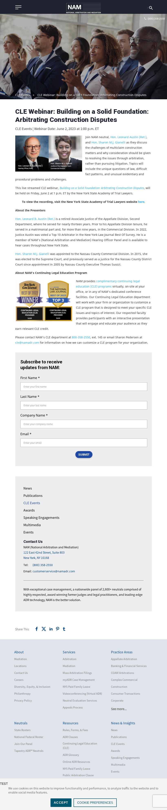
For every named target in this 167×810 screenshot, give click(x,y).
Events (28, 532)
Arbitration (69, 659)
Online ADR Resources (76, 762)
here (141, 202)
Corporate (117, 700)
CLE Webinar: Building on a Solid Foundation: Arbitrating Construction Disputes (91, 95)
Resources (70, 722)
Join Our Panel (23, 744)
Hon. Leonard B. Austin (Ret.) (35, 219)
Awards (29, 510)
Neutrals (20, 722)
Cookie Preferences (95, 802)
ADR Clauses (70, 737)
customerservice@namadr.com (54, 571)
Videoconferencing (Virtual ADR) (82, 693)
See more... (119, 709)
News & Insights (123, 722)
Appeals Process (73, 707)
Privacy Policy (23, 700)
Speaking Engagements (41, 517)
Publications (32, 495)
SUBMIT (83, 454)
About (19, 651)
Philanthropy (22, 693)
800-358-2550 (81, 337)
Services (69, 651)
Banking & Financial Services (129, 666)
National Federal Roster (28, 737)
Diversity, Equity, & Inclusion (32, 687)
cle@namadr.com (27, 342)
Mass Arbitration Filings (77, 673)
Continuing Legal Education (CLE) (80, 745)
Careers (18, 680)
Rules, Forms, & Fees (75, 730)
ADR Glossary (71, 755)
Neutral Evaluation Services (80, 700)
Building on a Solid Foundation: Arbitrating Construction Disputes (102, 188)
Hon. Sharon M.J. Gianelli (108, 142)
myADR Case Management (79, 680)
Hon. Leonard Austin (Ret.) (128, 137)
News (27, 488)
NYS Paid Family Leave (76, 687)
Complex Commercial (124, 680)
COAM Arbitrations (122, 673)
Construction (119, 687)
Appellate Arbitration (124, 659)
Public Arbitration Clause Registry (78, 777)
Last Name (30, 396)
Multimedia (32, 524)
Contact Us (21, 673)
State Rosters (22, 730)
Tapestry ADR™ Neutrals (28, 751)
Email (26, 434)
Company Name (34, 415)
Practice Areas (121, 651)
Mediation (20, 659)
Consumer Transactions (125, 693)
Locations (20, 666)
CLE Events (22, 95)
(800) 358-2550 (43, 565)
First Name (30, 378)
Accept (61, 802)
